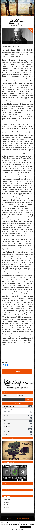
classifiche (17, 418)
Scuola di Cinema (8, 510)
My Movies (6, 502)
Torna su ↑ (17, 372)
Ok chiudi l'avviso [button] (25, 527)
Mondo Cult (6, 507)
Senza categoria (17, 431)
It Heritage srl (12, 518)
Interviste (17, 423)
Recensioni (17, 429)
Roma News (7, 499)
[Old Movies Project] (17, 459)
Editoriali (17, 420)
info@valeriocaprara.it (22, 518)
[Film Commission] (14, 480)
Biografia (21, 395)
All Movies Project (17, 406)
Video (17, 434)
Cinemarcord (17, 411)
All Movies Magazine (17, 409)
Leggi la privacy (17, 529)
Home (5, 395)
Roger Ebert (6, 504)
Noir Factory (17, 426)
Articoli (17, 415)
